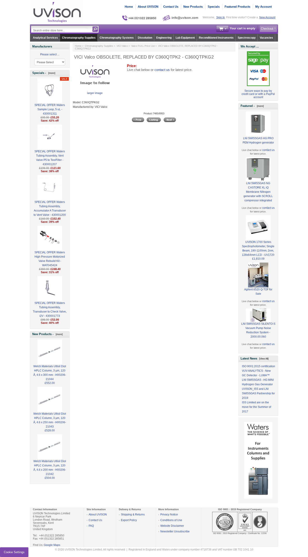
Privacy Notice (169, 514)
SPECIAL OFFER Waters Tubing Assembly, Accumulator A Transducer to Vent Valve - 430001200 (50, 208)
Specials (214, 6)
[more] (51, 73)
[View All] (264, 358)
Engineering (164, 37)
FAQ (91, 525)
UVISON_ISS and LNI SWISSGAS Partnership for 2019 (258, 393)
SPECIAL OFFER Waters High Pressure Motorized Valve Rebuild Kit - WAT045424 (49, 259)
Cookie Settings (14, 552)
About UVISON (148, 6)
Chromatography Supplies (79, 37)
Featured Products (237, 6)
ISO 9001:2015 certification (258, 366)
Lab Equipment (185, 37)
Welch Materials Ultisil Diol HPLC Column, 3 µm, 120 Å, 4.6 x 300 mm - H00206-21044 (49, 373)
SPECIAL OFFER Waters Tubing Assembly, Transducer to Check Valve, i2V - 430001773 (50, 309)
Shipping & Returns (133, 514)
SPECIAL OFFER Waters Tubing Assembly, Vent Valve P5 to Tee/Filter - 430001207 (49, 158)
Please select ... (49, 54)
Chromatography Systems (117, 37)
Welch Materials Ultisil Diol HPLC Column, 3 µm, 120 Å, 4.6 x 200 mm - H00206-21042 (49, 468)
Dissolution (145, 37)
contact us (162, 70)
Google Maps (52, 545)
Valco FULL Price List (143, 46)
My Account (263, 6)
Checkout (267, 28)
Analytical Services (45, 37)
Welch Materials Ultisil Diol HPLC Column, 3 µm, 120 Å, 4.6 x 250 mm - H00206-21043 (49, 420)
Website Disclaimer (172, 525)
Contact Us (170, 6)
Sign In (220, 17)
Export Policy (129, 520)
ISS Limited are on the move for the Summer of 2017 (256, 407)
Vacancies (266, 37)
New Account (267, 17)
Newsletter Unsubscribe (175, 531)
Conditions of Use (171, 520)
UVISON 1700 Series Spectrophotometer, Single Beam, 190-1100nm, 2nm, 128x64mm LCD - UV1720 (258, 248)
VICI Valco (122, 46)
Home (129, 6)
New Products (193, 6)
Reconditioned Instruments (216, 37)
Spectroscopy (247, 37)
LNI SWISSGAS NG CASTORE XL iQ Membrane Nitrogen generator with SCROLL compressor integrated (258, 192)
